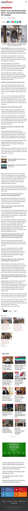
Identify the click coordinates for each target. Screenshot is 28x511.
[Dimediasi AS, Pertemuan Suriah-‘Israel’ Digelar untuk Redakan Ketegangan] (20, 423)
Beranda (4, 501)
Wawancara (9, 7)
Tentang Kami (10, 501)
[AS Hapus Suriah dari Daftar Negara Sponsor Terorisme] (7, 407)
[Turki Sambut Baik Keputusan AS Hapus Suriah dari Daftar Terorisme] (20, 375)
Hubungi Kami (14, 503)
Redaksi (15, 501)
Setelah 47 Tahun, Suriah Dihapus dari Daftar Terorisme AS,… (17, 165)
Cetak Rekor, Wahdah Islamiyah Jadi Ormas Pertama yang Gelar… (17, 160)
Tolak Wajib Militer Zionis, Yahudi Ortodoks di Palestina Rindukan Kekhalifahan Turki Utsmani (6, 342)
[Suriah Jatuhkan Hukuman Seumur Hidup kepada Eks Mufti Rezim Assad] (20, 407)
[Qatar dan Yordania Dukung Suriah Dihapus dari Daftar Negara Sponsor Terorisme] (7, 375)
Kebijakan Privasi (22, 501)
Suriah (16, 357)
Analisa (4, 357)
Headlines (3, 7)
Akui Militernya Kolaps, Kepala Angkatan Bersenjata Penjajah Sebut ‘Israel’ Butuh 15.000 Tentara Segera (18, 327)
